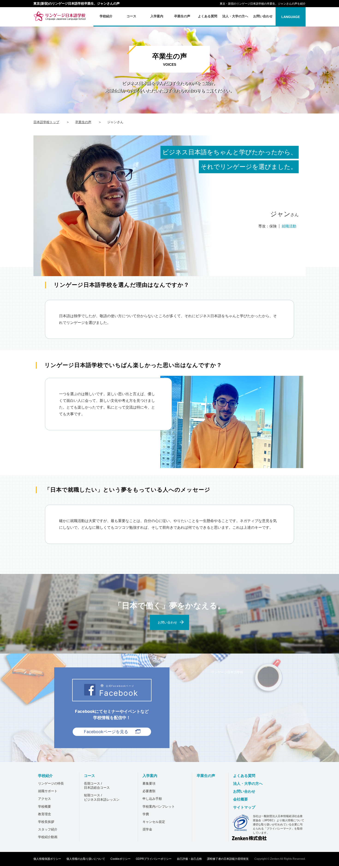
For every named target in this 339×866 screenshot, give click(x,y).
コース (89, 776)
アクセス (44, 798)
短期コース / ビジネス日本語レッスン (101, 797)
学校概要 (44, 806)
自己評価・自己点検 (189, 858)
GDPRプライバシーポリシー (154, 858)
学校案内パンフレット (159, 806)
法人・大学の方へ (248, 783)
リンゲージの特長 (51, 783)
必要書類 (149, 791)
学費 (146, 814)
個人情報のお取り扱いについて (85, 858)
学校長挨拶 (46, 822)
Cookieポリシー (120, 858)
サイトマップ (244, 807)
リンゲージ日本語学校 (227, 672)
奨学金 (147, 829)
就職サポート (47, 791)
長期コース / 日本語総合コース (97, 785)
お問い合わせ (244, 791)
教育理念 (44, 814)
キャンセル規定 (154, 822)
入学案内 (150, 776)
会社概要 (240, 799)
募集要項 (149, 783)
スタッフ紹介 (47, 829)
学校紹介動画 (47, 837)
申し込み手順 (152, 798)
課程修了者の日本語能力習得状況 (228, 858)
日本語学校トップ (46, 122)
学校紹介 (45, 776)
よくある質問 (244, 776)
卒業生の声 (83, 122)
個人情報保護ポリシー (47, 858)
